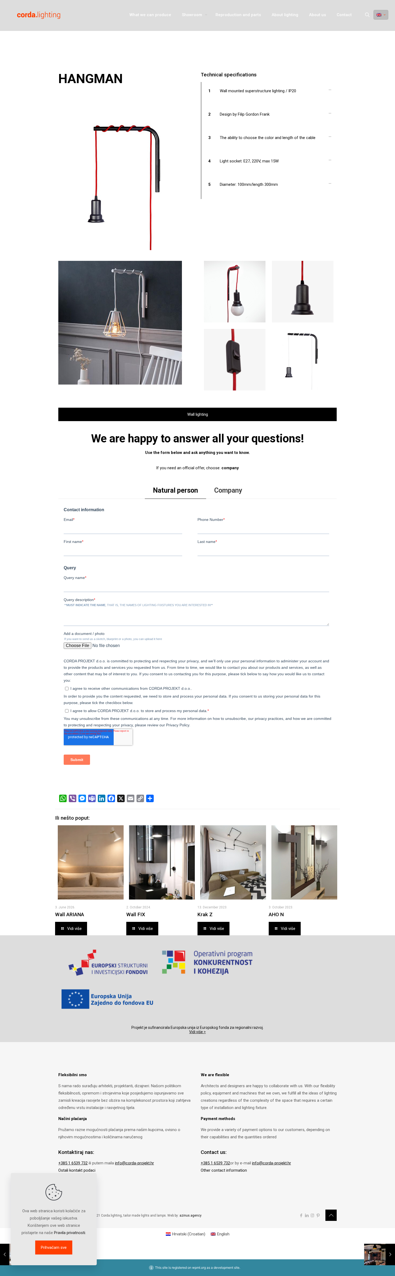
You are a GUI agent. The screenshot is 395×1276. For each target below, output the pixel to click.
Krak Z (205, 914)
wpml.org (199, 1268)
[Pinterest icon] (318, 1215)
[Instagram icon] (312, 1215)
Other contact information (224, 1170)
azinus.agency (190, 1215)
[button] (269, 93)
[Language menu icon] (381, 15)
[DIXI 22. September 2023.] (379, 1254)
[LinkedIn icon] (307, 1215)
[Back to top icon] (331, 1215)
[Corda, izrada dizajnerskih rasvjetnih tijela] (32, 15)
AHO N (276, 914)
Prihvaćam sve (54, 1247)
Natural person (175, 490)
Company (228, 490)
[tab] (175, 490)
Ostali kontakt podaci (76, 1170)
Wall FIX (135, 914)
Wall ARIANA (69, 914)
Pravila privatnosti (69, 1232)
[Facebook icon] (301, 1215)
